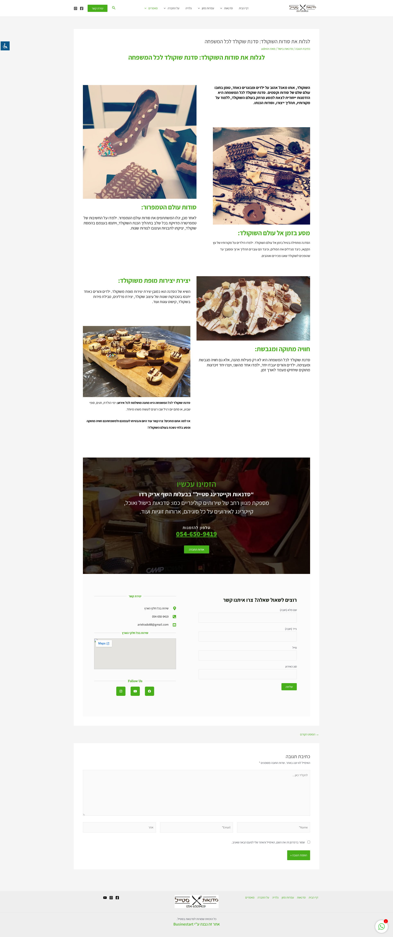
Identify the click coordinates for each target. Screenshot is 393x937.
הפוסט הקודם (309, 734)
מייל (294, 648)
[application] (222, 8)
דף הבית (243, 8)
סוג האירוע (291, 666)
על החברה (173, 8)
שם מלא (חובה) (288, 610)
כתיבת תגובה (302, 49)
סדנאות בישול (285, 49)
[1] (381, 929)
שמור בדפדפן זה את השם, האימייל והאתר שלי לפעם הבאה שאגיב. (268, 842)
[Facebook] (82, 8)
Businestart (183, 924)
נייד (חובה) (291, 629)
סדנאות (228, 8)
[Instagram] (75, 8)
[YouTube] (105, 898)
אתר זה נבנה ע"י (207, 924)
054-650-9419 (196, 533)
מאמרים (153, 8)
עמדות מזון (208, 8)
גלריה (188, 8)
